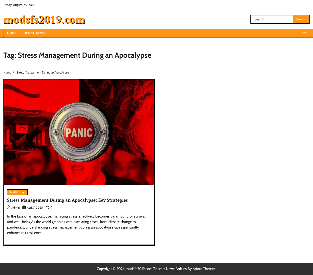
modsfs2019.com (44, 19)
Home (11, 33)
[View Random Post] (303, 33)
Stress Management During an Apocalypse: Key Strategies (67, 200)
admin (15, 207)
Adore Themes (204, 269)
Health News (34, 33)
